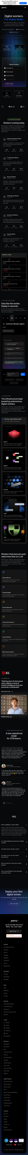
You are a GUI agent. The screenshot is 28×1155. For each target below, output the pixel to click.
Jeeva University (8, 1068)
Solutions (6, 1014)
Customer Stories (8, 1052)
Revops (5, 993)
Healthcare (6, 1009)
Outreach (6, 949)
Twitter (7, 1025)
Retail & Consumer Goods (10, 1012)
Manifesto (6, 1116)
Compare (6, 1060)
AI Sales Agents (7, 1062)
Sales (5, 987)
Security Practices (8, 1081)
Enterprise (6, 979)
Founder (6, 996)
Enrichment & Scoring (9, 947)
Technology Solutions (9, 1004)
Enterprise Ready (8, 1103)
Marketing (6, 990)
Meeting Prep (7, 966)
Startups (6, 974)
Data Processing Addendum (10, 1092)
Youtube (8, 1028)
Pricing (5, 1119)
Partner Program (8, 1057)
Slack (7, 1033)
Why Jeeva (6, 1046)
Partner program (8, 1129)
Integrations (6, 1044)
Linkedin (7, 1022)
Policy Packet (7, 1100)
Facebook (8, 1030)
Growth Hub (6, 1065)
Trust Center (7, 1105)
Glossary (6, 1054)
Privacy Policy (7, 1095)
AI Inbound (6, 960)
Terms (5, 1089)
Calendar (6, 955)
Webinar (6, 1073)
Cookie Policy (7, 1097)
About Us (6, 1113)
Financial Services (8, 1006)
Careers (5, 1121)
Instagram (7, 1036)
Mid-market (6, 976)
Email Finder (6, 1070)
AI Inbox (6, 952)
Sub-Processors (7, 1084)
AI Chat (5, 963)
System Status (7, 1087)
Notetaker (6, 957)
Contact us (6, 1124)
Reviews (6, 1127)
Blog (5, 1049)
